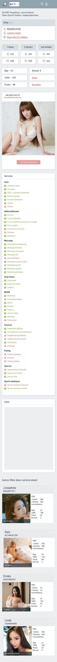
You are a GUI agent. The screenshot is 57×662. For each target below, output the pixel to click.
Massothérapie (13, 258)
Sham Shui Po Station (11, 15)
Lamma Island (27, 12)
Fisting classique (14, 354)
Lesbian (10, 287)
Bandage (11, 317)
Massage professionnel (16, 244)
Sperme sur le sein (14, 373)
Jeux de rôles (12, 313)
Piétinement (12, 320)
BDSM (9, 303)
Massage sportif (14, 265)
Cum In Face (12, 377)
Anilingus (11, 346)
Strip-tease (11, 280)
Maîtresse (11, 296)
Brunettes (36, 84)
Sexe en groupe (13, 196)
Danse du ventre (13, 284)
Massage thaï (12, 255)
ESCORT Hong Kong (10, 12)
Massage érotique (14, 248)
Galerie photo (13, 95)
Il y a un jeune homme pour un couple (22, 222)
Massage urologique (15, 251)
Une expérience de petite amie (19, 332)
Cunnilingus (12, 342)
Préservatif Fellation (15, 328)
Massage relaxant (14, 269)
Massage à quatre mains (17, 262)
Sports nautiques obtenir (17, 388)
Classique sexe (13, 186)
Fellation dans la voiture (16, 339)
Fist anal (10, 358)
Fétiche (10, 207)
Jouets (10, 203)
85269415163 (14, 29)
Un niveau (11, 189)
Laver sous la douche (15, 229)
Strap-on (10, 310)
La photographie (14, 218)
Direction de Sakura (15, 272)
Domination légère (14, 299)
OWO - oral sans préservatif (18, 193)
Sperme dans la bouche (16, 370)
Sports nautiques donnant (17, 385)
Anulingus (11, 236)
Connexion (47, 3)
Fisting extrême (13, 361)
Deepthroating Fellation (16, 335)
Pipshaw (10, 232)
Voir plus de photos (28, 162)
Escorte (10, 215)
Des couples (12, 225)
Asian (34, 77)
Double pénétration (15, 200)
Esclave (10, 306)
